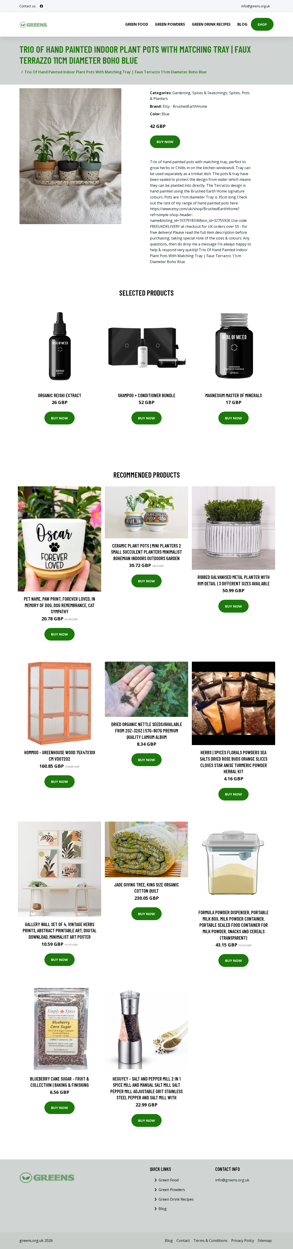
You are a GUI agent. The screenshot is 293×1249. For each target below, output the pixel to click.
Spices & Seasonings (209, 92)
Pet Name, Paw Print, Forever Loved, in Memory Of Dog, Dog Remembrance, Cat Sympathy (59, 605)
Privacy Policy (242, 1240)
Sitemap (265, 1240)
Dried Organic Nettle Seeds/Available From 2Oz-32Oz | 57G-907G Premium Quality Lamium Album (146, 730)
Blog (242, 24)
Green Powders (170, 24)
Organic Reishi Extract (59, 395)
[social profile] (41, 6)
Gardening (181, 92)
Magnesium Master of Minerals (233, 395)
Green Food (136, 24)
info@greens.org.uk (255, 6)
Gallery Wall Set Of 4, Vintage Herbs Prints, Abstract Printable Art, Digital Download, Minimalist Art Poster (60, 930)
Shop (262, 24)
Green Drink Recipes (211, 24)
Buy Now (165, 141)
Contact (183, 1240)
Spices (234, 92)
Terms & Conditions (210, 1240)
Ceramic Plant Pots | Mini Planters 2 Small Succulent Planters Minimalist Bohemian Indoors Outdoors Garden (146, 552)
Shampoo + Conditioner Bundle (146, 395)
